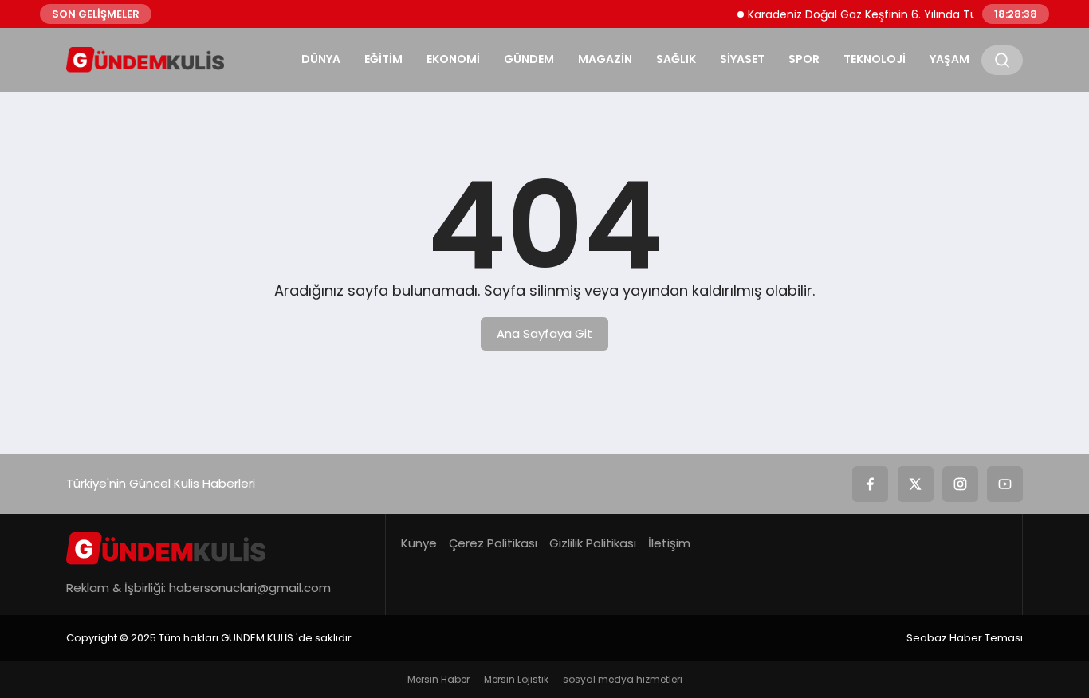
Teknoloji (874, 59)
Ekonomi (453, 59)
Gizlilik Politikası (592, 543)
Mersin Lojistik (516, 679)
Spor (804, 59)
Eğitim (383, 59)
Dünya (320, 59)
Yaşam (949, 59)
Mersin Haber (438, 679)
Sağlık (676, 59)
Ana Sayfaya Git (544, 333)
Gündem (529, 59)
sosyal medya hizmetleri (622, 679)
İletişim (669, 543)
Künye (419, 543)
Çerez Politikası (493, 543)
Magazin (605, 59)
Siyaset (742, 59)
